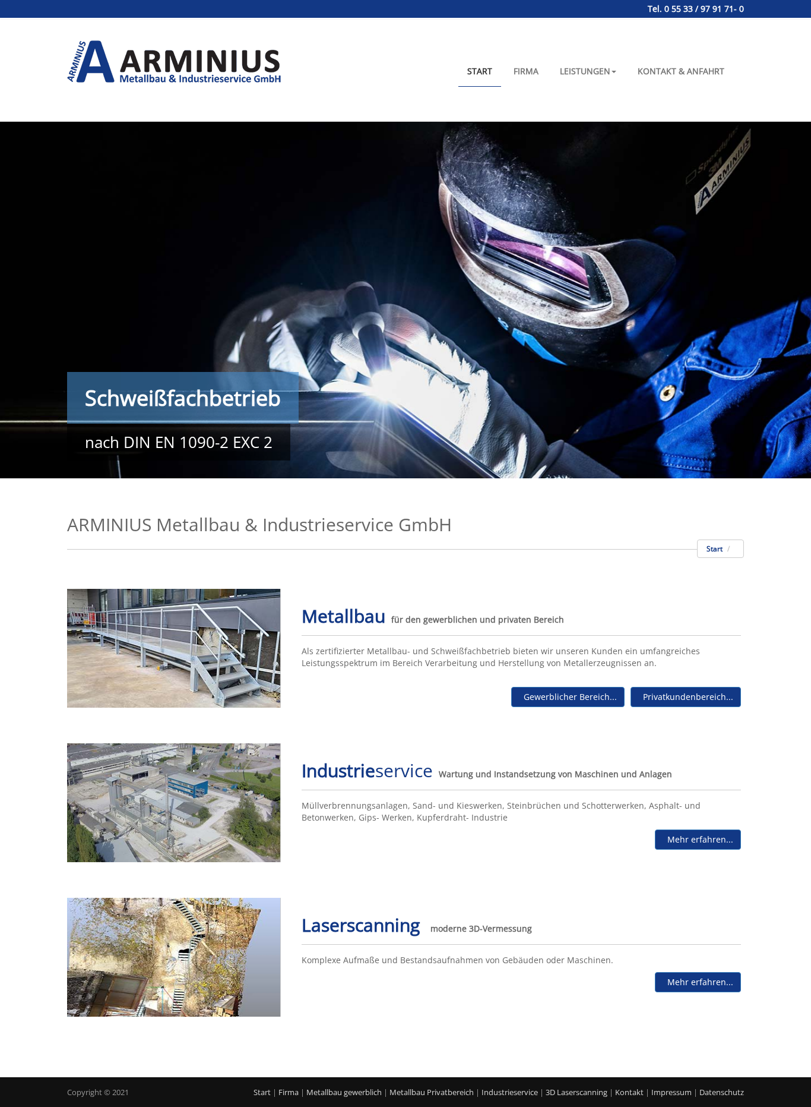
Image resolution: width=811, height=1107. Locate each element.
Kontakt (629, 1092)
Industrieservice (509, 1092)
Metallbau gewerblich (344, 1092)
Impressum (671, 1092)
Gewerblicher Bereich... (568, 696)
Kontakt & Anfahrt (681, 71)
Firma (526, 71)
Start (479, 71)
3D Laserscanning (576, 1092)
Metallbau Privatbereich (431, 1092)
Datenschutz (721, 1092)
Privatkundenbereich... (685, 696)
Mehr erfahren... (698, 839)
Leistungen (585, 71)
